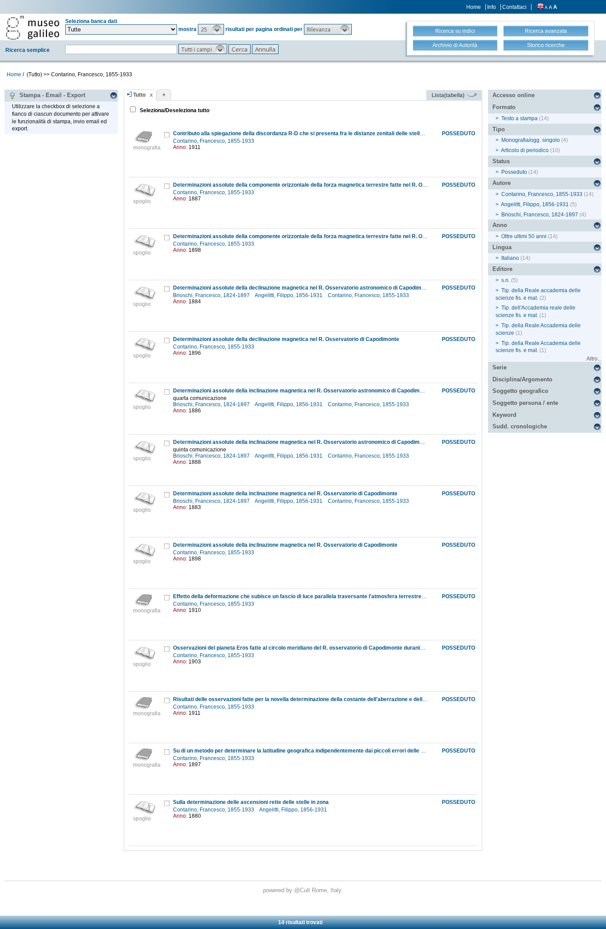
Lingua (502, 247)
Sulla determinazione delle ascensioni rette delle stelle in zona (251, 802)
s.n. (505, 280)
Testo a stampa (519, 118)
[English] (540, 7)
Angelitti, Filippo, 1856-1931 (289, 295)
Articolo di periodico (525, 150)
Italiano (510, 258)
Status (501, 161)
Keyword (504, 415)
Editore (502, 269)
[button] (211, 29)
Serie (499, 367)
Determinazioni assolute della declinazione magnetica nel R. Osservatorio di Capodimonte (286, 339)
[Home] (32, 27)
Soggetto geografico (520, 391)
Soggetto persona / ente (525, 403)
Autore (501, 183)
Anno (499, 225)
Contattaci (514, 7)
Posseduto (514, 172)
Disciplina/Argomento (522, 379)
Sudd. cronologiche (519, 426)
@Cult (303, 890)
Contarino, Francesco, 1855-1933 (214, 141)
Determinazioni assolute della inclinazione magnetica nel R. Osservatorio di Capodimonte (285, 493)
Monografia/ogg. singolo (530, 140)
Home (473, 7)
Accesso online (513, 95)
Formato (503, 107)
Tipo (498, 129)
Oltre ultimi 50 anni (524, 236)
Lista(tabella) (449, 95)
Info (491, 7)
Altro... (594, 359)
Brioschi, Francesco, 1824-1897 (212, 295)
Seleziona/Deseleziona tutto (173, 110)
